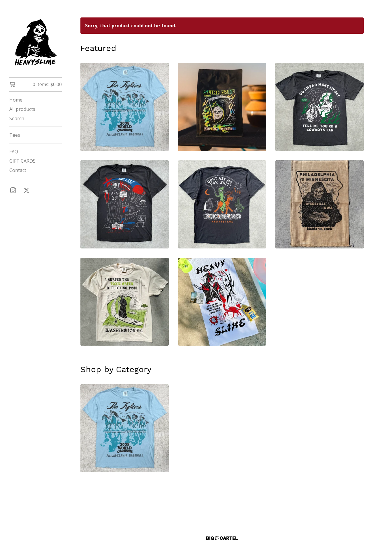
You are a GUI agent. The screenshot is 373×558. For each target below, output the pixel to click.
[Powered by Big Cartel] (222, 538)
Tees (14, 135)
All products (22, 109)
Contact (17, 170)
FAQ (13, 151)
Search (16, 118)
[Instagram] (13, 190)
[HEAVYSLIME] (35, 42)
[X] (26, 190)
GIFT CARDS (22, 161)
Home (15, 100)
